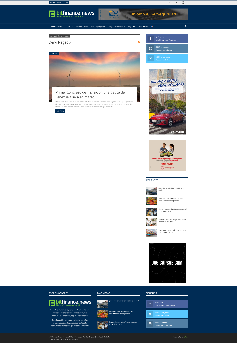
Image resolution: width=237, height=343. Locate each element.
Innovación (69, 26)
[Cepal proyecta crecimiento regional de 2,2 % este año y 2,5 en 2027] (151, 233)
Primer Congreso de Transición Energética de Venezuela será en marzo (90, 94)
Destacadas (53, 53)
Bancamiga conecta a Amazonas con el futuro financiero (172, 210)
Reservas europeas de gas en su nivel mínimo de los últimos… (172, 220)
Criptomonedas (56, 26)
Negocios (131, 26)
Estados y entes (82, 26)
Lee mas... (60, 111)
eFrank (186, 337)
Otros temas (143, 26)
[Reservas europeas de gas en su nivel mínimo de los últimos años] (151, 222)
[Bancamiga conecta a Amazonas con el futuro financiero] (151, 212)
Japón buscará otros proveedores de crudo (171, 189)
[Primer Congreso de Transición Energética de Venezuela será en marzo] (94, 77)
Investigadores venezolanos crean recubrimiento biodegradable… (170, 199)
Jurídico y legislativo (98, 26)
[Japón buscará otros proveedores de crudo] (151, 191)
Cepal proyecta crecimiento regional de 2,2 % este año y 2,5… (172, 231)
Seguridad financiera (117, 26)
